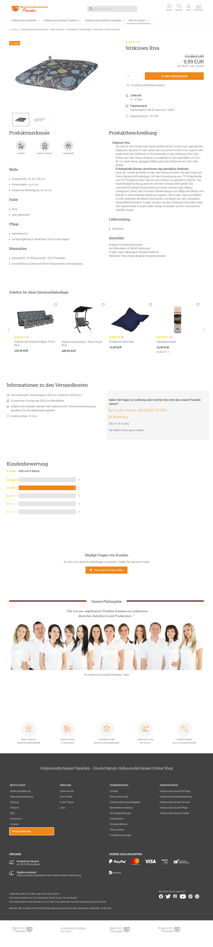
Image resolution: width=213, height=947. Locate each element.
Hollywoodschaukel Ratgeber (125, 802)
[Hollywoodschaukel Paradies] (31, 8)
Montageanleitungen (120, 813)
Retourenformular (119, 796)
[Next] (204, 332)
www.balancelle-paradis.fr (169, 929)
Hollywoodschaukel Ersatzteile (103, 20)
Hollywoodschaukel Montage (175, 791)
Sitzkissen (98, 29)
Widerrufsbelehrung (20, 791)
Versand (14, 807)
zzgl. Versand (197, 66)
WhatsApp (120, 417)
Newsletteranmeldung (121, 807)
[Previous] (9, 332)
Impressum (16, 818)
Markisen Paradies (22, 929)
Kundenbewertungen (120, 835)
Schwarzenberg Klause (73, 929)
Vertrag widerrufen (21, 831)
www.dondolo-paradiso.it (120, 929)
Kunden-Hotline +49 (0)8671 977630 (140, 410)
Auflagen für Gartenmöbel (79, 29)
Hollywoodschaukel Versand (175, 802)
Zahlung (14, 802)
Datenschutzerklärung (21, 796)
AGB (12, 813)
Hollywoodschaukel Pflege (174, 807)
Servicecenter (117, 829)
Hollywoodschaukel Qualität (174, 813)
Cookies (14, 824)
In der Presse (66, 802)
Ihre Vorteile (66, 796)
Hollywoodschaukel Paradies (34, 29)
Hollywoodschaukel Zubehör (61, 20)
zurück (14, 29)
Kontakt (114, 791)
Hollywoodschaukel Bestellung (176, 796)
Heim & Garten (137, 20)
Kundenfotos (117, 818)
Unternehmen (67, 791)
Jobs (62, 807)
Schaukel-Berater (119, 824)
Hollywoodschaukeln (24, 20)
